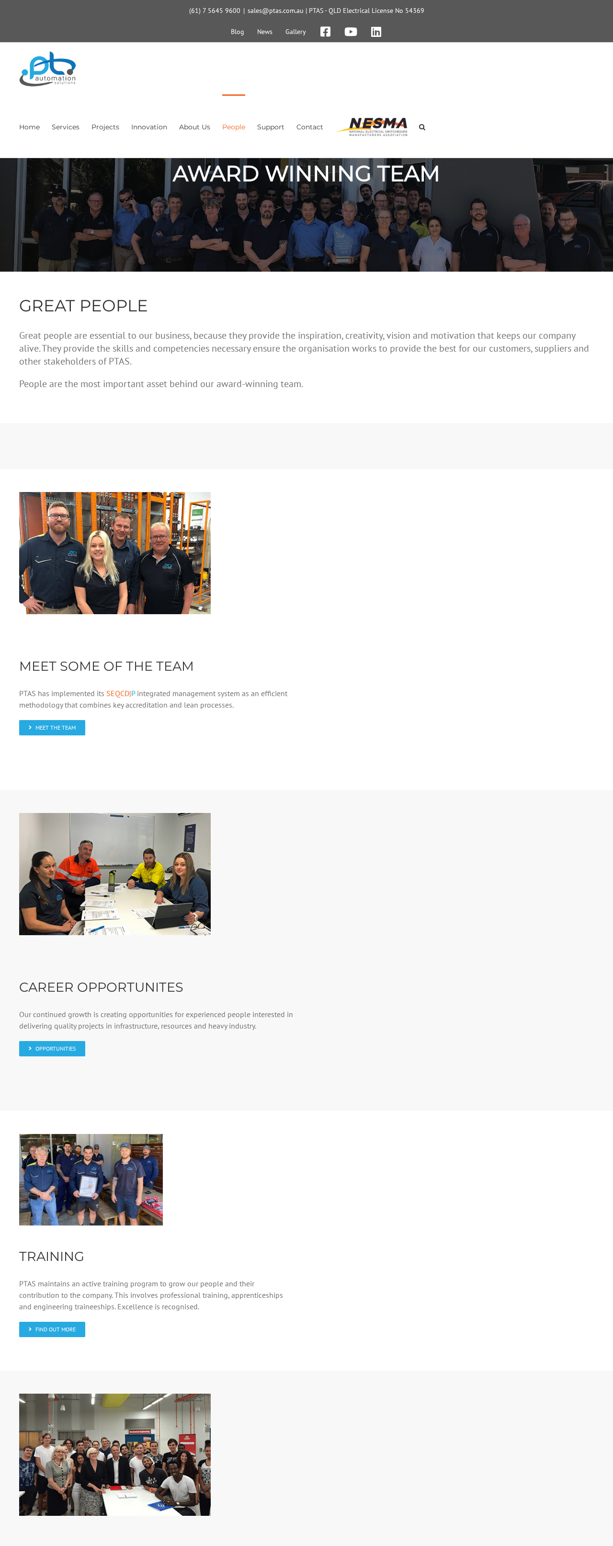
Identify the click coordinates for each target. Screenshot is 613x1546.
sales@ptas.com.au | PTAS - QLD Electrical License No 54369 (336, 10)
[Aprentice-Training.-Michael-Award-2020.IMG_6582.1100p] (91, 1138)
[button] (422, 126)
